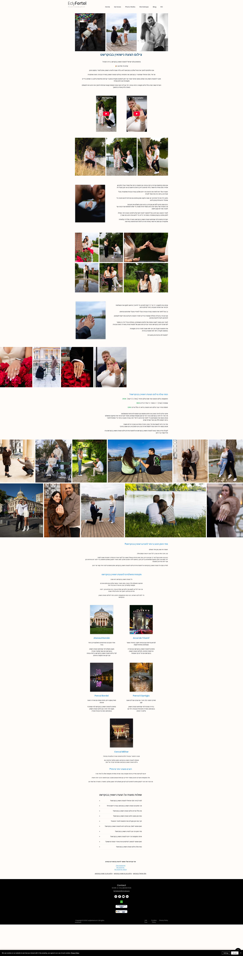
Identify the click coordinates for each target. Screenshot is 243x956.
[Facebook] (119, 896)
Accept (235, 953)
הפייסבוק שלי (120, 868)
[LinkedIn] (127, 896)
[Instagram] (115, 896)
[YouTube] (123, 896)
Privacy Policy (75, 953)
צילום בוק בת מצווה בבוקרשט (123, 874)
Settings (226, 953)
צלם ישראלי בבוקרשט (139, 874)
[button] (117, 6)
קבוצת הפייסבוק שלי (120, 870)
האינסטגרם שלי (120, 866)
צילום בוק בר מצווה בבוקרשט (103, 874)
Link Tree (145, 921)
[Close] (241, 952)
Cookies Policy (154, 921)
